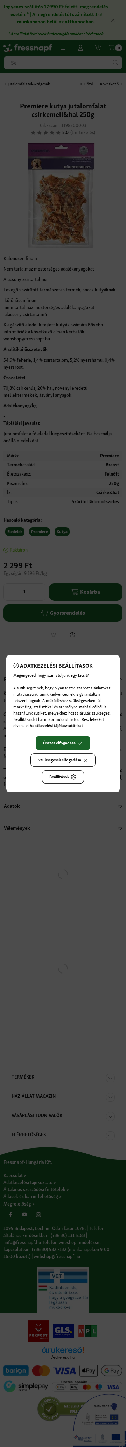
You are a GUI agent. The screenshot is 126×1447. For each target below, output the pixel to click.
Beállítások (59, 777)
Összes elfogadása (59, 743)
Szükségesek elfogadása (59, 760)
